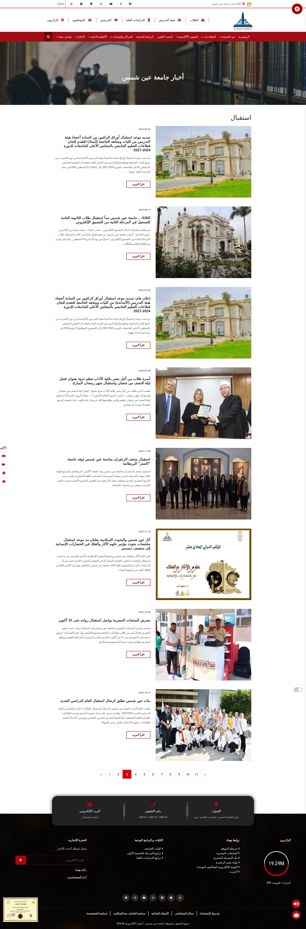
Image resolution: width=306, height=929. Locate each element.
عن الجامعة (228, 36)
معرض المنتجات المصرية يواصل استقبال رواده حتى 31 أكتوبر (104, 620)
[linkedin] (91, 4)
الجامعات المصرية (227, 853)
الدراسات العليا (136, 20)
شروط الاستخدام (210, 913)
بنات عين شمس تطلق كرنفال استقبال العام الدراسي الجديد (105, 701)
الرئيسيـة (244, 36)
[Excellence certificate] (20, 909)
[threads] (71, 4)
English (60, 3)
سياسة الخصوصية (96, 913)
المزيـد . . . (232, 871)
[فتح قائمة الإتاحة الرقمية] (297, 9)
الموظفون (79, 20)
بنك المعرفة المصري (225, 857)
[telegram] (81, 4)
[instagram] (101, 4)
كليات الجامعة (153, 848)
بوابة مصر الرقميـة (227, 862)
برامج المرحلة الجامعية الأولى (144, 853)
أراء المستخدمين (77, 877)
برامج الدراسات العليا (149, 857)
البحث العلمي (164, 36)
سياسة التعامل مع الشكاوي (129, 913)
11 (196, 774)
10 (187, 774)
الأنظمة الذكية (98, 36)
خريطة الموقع (229, 848)
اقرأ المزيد (138, 184)
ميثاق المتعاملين (184, 913)
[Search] (48, 37)
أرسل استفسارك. (89, 817)
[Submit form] (20, 860)
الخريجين (106, 20)
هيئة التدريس (167, 20)
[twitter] (121, 4)
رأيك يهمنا (81, 869)
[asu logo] (243, 20)
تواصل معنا (65, 36)
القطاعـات (209, 36)
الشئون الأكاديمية (187, 36)
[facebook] (130, 4)
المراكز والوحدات (122, 36)
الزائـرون (53, 20)
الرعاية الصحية (144, 36)
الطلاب (194, 20)
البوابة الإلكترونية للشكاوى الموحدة (217, 867)
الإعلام (81, 36)
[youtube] (111, 4)
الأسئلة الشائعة (160, 913)
